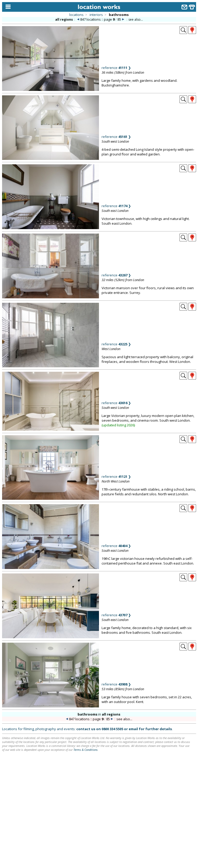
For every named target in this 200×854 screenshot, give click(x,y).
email (133, 729)
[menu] (7, 7)
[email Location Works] (184, 7)
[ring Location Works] (192, 7)
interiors (96, 14)
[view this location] (183, 32)
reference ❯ (116, 67)
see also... (135, 19)
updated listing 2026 (118, 425)
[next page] (123, 19)
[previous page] (78, 19)
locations (76, 14)
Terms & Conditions (85, 750)
